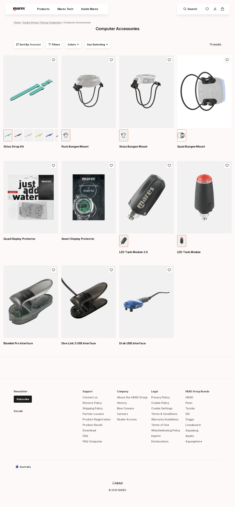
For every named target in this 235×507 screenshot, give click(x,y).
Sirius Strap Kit (13, 146)
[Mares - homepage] (19, 9)
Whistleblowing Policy (165, 430)
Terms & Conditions (164, 414)
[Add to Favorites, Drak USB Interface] (169, 270)
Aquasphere (193, 441)
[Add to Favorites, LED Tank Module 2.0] (169, 165)
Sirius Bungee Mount (133, 146)
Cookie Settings (161, 408)
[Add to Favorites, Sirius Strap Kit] (53, 60)
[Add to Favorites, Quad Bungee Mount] (227, 60)
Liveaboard (192, 425)
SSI (187, 414)
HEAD (189, 397)
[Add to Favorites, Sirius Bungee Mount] (169, 60)
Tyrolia (190, 408)
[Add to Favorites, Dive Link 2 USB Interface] (111, 270)
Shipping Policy (93, 408)
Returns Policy (92, 403)
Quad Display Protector (19, 239)
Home (17, 22)
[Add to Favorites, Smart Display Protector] (111, 165)
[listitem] (7, 135)
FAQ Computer (92, 441)
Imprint (156, 436)
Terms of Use (160, 425)
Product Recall (92, 425)
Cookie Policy (160, 403)
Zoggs (189, 419)
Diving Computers (51, 22)
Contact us (90, 397)
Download (89, 430)
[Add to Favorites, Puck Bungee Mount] (111, 60)
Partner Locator (93, 414)
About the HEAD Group (132, 397)
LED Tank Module (189, 252)
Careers (122, 414)
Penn (188, 403)
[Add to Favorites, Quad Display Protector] (53, 165)
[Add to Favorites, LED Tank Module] (227, 165)
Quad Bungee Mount (191, 146)
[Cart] (222, 9)
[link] (207, 9)
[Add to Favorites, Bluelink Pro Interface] (53, 270)
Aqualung (191, 430)
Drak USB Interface (132, 343)
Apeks (189, 436)
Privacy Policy (160, 397)
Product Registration (96, 419)
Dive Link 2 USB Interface (78, 343)
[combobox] (28, 44)
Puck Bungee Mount (75, 146)
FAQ (85, 436)
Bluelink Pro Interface (18, 343)
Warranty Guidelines (165, 419)
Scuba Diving (30, 22)
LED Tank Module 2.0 (133, 252)
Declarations (160, 441)
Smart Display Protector (77, 239)
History (122, 403)
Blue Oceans (125, 408)
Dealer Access (127, 419)
